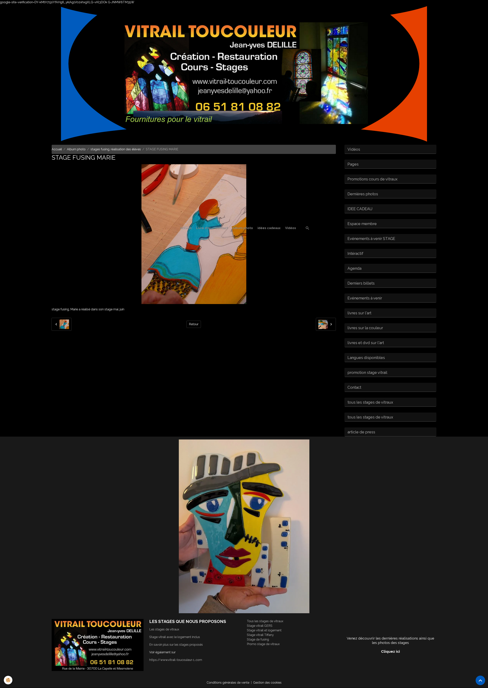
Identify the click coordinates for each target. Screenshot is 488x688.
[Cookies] (8, 680)
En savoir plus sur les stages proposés (176, 644)
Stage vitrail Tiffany (260, 635)
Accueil (186, 228)
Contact (221, 228)
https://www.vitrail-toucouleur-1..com (175, 660)
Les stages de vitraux (164, 629)
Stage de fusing (258, 639)
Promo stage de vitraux (263, 644)
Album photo (243, 228)
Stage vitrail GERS (259, 626)
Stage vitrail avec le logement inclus (174, 637)
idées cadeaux (269, 228)
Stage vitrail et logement (264, 630)
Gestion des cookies (267, 682)
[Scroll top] (480, 680)
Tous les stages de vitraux (265, 621)
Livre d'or (203, 228)
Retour (193, 324)
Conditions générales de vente (228, 682)
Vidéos (290, 228)
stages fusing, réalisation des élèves (116, 149)
